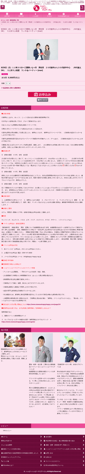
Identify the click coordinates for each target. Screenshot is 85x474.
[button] (3, 7)
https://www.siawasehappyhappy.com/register (18, 322)
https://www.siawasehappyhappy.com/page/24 (44, 304)
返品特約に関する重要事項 (12, 88)
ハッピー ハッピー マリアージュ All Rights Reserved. (43, 471)
